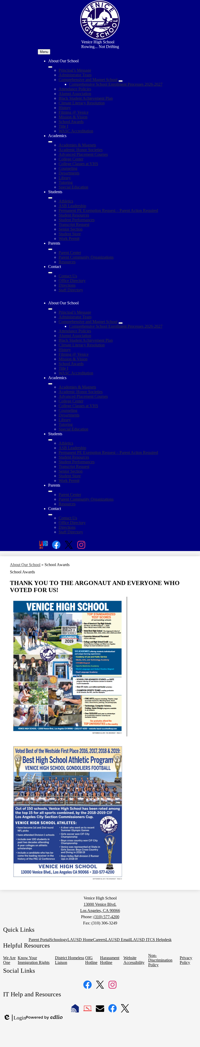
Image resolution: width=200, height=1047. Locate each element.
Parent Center (70, 252)
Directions (67, 285)
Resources (67, 262)
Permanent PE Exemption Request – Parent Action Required (108, 210)
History (65, 107)
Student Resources (74, 215)
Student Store (70, 234)
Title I (63, 126)
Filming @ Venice (74, 112)
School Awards (71, 121)
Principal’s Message (75, 70)
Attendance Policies (75, 89)
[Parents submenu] (50, 249)
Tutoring (66, 182)
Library (65, 178)
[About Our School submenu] (50, 67)
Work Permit (69, 238)
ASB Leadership (72, 206)
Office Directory (72, 280)
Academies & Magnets (77, 145)
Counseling (68, 168)
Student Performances (77, 220)
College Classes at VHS (78, 164)
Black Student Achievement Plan (86, 98)
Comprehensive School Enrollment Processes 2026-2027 (115, 84)
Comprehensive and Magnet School (88, 79)
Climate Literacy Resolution (82, 103)
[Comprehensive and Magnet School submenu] (120, 81)
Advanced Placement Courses (83, 154)
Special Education (73, 187)
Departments (69, 173)
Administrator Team (75, 75)
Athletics (66, 201)
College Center (71, 159)
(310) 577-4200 (106, 917)
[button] (50, 309)
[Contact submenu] (50, 272)
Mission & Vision (73, 117)
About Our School (25, 564)
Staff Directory (71, 290)
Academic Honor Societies (81, 149)
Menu (44, 52)
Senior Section (71, 229)
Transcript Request (74, 224)
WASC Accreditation (76, 131)
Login (14, 1018)
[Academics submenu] (50, 142)
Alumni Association (75, 93)
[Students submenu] (50, 198)
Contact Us (68, 276)
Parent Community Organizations (86, 257)
